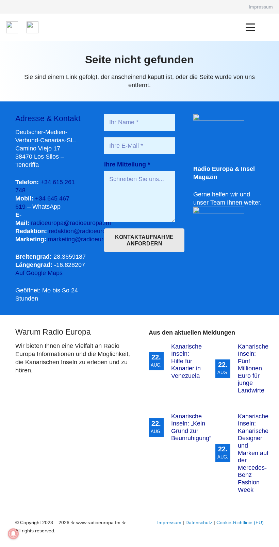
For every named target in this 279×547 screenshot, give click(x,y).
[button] (250, 27)
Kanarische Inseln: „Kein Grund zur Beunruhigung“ (191, 427)
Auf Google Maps (39, 273)
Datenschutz (198, 522)
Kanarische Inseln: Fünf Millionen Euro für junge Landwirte (253, 368)
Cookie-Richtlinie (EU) (240, 522)
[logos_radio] (12, 27)
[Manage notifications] (13, 533)
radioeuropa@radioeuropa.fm (71, 223)
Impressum (169, 522)
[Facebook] (234, 7)
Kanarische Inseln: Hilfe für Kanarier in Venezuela (186, 361)
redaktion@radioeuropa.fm (85, 231)
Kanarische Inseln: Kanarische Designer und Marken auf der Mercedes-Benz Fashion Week (253, 453)
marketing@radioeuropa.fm (85, 239)
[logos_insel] (32, 27)
